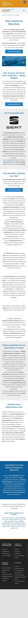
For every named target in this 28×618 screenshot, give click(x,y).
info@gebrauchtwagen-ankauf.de (8, 5)
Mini (13, 523)
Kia (6, 521)
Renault (19, 524)
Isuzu (20, 519)
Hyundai (15, 519)
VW (16, 528)
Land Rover (11, 521)
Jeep (24, 519)
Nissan (23, 523)
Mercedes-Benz (6, 523)
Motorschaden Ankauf (7, 574)
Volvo (12, 528)
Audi (3, 517)
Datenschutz (18, 553)
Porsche (14, 524)
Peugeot (8, 524)
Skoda (4, 526)
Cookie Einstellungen (19, 555)
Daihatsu (22, 517)
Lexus (16, 521)
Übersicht (17, 566)
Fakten (16, 557)
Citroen (17, 517)
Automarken (9, 15)
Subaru (13, 526)
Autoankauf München (7, 567)
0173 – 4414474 (5, 3)
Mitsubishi (17, 523)
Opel (3, 524)
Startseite (4, 15)
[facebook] (25, 2)
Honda (10, 519)
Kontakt (16, 549)
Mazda (21, 521)
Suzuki (18, 526)
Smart (8, 526)
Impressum (17, 551)
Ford (6, 519)
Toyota (23, 526)
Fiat (3, 519)
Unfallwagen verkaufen (7, 576)
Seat (23, 524)
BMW (7, 517)
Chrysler (12, 517)
